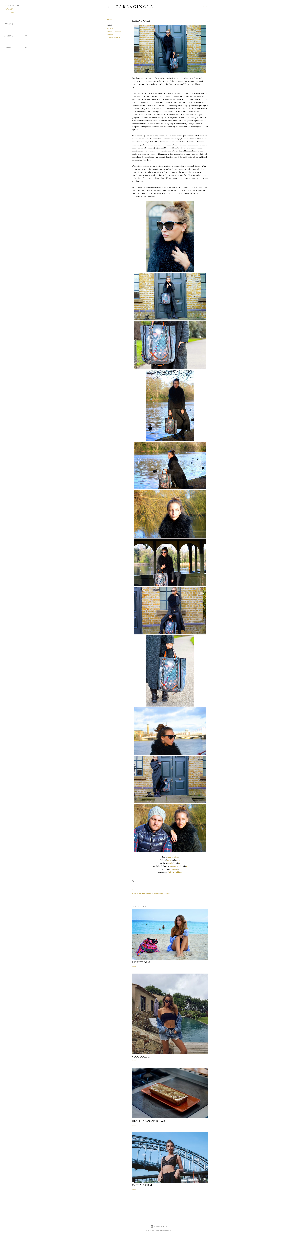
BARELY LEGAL (141, 962)
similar (175, 857)
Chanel (110, 29)
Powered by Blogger (160, 1226)
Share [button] (109, 20)
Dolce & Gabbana (114, 32)
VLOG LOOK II (140, 1056)
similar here (175, 866)
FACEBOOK (9, 13)
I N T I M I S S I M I (143, 1185)
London (110, 35)
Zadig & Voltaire (113, 37)
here (169, 860)
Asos (169, 857)
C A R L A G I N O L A (134, 6)
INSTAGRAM (9, 9)
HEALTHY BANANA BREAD (148, 1121)
